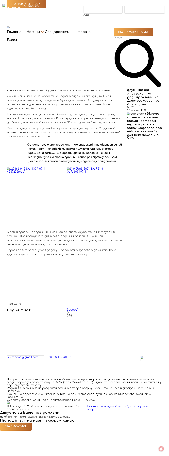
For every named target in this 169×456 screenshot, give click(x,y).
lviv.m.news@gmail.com (22, 357)
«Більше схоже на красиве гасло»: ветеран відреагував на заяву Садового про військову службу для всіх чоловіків (144, 124)
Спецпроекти (57, 32)
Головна (14, 32)
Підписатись (15, 426)
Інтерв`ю (82, 32)
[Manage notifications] (161, 448)
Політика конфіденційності (106, 406)
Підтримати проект (133, 32)
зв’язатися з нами (25, 351)
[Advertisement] (64, 279)
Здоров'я (73, 309)
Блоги (12, 40)
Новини (33, 32)
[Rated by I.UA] (147, 360)
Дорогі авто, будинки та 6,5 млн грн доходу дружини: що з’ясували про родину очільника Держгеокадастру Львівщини (144, 92)
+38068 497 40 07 (59, 357)
